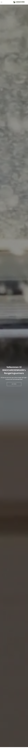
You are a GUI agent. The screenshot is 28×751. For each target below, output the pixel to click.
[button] (14, 384)
